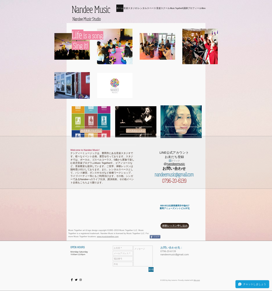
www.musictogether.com (108, 236)
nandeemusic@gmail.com (174, 174)
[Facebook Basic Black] (71, 279)
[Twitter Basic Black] (76, 279)
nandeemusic (176, 164)
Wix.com (197, 280)
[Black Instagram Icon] (80, 279)
